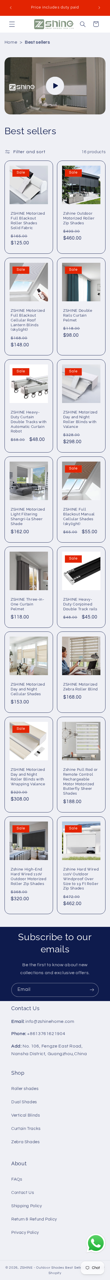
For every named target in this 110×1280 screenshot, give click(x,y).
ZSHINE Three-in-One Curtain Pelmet (27, 604)
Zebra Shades (25, 1142)
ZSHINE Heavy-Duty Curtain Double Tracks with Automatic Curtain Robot (29, 422)
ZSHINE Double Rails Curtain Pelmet (78, 315)
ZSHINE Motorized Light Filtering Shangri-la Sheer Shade (28, 516)
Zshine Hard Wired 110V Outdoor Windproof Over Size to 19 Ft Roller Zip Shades (81, 878)
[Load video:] (55, 85)
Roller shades (24, 1089)
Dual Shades (24, 1102)
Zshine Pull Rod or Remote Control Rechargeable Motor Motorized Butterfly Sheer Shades (80, 781)
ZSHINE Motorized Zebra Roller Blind (80, 686)
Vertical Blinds (25, 1115)
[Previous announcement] (11, 7)
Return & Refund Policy (34, 1219)
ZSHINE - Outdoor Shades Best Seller (52, 1267)
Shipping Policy (26, 1206)
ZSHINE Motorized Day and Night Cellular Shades (28, 689)
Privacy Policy (25, 1232)
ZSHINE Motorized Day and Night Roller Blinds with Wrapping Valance (28, 776)
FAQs (16, 1179)
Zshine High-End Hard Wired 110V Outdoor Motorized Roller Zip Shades (28, 876)
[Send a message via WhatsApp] (96, 1243)
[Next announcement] (99, 7)
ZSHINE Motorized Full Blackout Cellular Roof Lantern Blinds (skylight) (28, 320)
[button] (11, 24)
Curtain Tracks (26, 1129)
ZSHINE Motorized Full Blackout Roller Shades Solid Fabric (28, 220)
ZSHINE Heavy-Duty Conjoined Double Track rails (80, 604)
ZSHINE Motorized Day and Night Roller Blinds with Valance (80, 419)
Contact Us (22, 1193)
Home (11, 42)
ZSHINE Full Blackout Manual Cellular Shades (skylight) (79, 516)
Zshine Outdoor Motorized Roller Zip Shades (79, 218)
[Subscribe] (91, 990)
